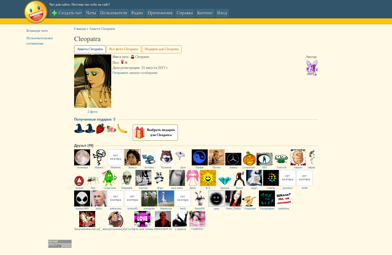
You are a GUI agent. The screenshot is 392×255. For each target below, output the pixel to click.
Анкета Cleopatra (102, 29)
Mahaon (99, 167)
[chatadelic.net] (36, 13)
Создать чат (70, 13)
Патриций (126, 188)
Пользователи (113, 13)
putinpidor (149, 208)
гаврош (298, 167)
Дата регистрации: (127, 68)
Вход (222, 13)
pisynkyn (288, 188)
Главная (80, 29)
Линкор (233, 167)
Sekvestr (143, 188)
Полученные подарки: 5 (94, 119)
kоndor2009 (82, 208)
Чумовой (166, 167)
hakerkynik (166, 208)
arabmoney (115, 208)
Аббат (192, 188)
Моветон (116, 167)
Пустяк (217, 167)
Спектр (271, 188)
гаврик (311, 167)
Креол (239, 188)
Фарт (160, 188)
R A (208, 188)
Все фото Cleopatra (123, 49)
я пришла (180, 229)
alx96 (304, 188)
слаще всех (110, 188)
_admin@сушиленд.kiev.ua (116, 229)
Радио (137, 13)
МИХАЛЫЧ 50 (163, 229)
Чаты (91, 13)
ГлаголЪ (281, 167)
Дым (183, 167)
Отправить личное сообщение (135, 73)
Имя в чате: (121, 57)
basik (183, 208)
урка (216, 208)
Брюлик (225, 188)
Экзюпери (82, 167)
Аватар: (312, 57)
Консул (133, 167)
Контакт (205, 13)
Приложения (160, 13)
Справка (185, 13)
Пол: (116, 63)
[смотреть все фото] (92, 107)
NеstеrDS (200, 208)
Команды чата (37, 31)
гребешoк (283, 208)
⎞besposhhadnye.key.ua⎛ (87, 229)
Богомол (149, 167)
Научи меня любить (142, 229)
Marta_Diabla (233, 208)
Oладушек (250, 208)
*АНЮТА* (197, 229)
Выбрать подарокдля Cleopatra (161, 132)
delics (99, 208)
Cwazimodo (248, 167)
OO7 (264, 167)
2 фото (92, 112)
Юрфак (200, 167)
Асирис (79, 188)
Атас (93, 188)
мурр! (254, 188)
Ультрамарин (267, 208)
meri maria (177, 188)
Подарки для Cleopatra (162, 49)
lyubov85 (132, 208)
